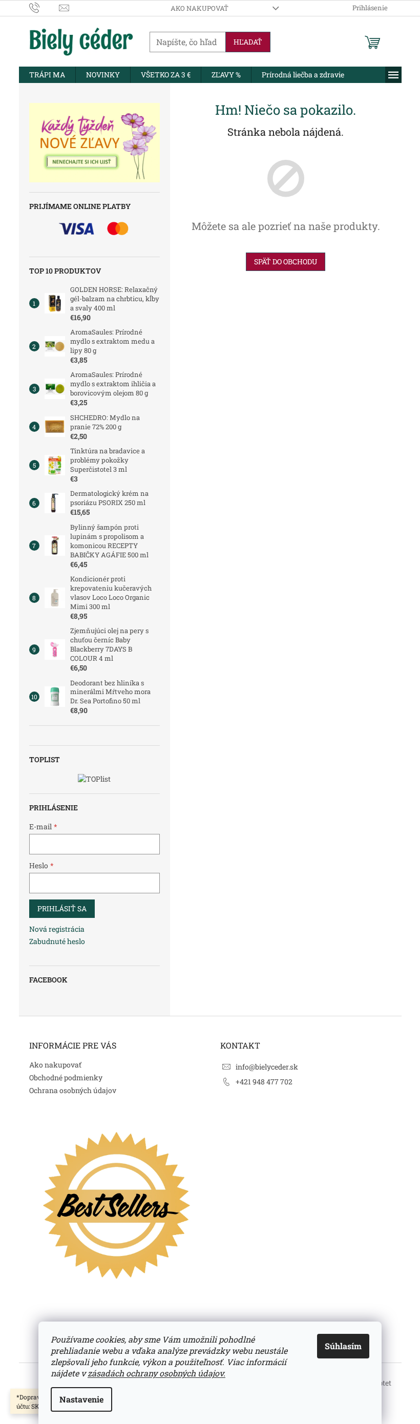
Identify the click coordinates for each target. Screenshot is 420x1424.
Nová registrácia (57, 929)
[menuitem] (47, 75)
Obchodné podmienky (65, 1077)
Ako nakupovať (199, 8)
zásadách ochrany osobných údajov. (156, 1373)
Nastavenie (81, 1399)
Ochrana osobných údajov (72, 1090)
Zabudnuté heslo (57, 941)
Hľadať (248, 42)
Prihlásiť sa (62, 908)
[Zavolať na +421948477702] (44, 7)
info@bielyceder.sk (267, 1067)
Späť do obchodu (285, 261)
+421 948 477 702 (264, 1081)
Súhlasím (343, 1346)
